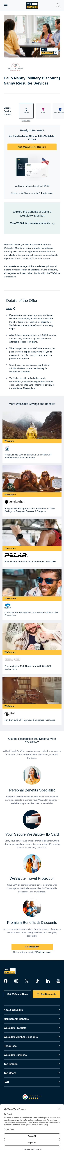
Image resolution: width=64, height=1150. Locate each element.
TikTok (37, 981)
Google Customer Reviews (32, 1097)
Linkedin (48, 981)
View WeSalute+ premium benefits (30, 223)
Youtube (58, 981)
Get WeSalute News (17, 994)
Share (9, 308)
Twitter (27, 981)
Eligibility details (26, 120)
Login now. (47, 193)
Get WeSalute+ (32, 947)
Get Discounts (48, 994)
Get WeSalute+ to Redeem (32, 147)
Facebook (5, 981)
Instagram (16, 981)
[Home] (32, 5)
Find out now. (43, 952)
